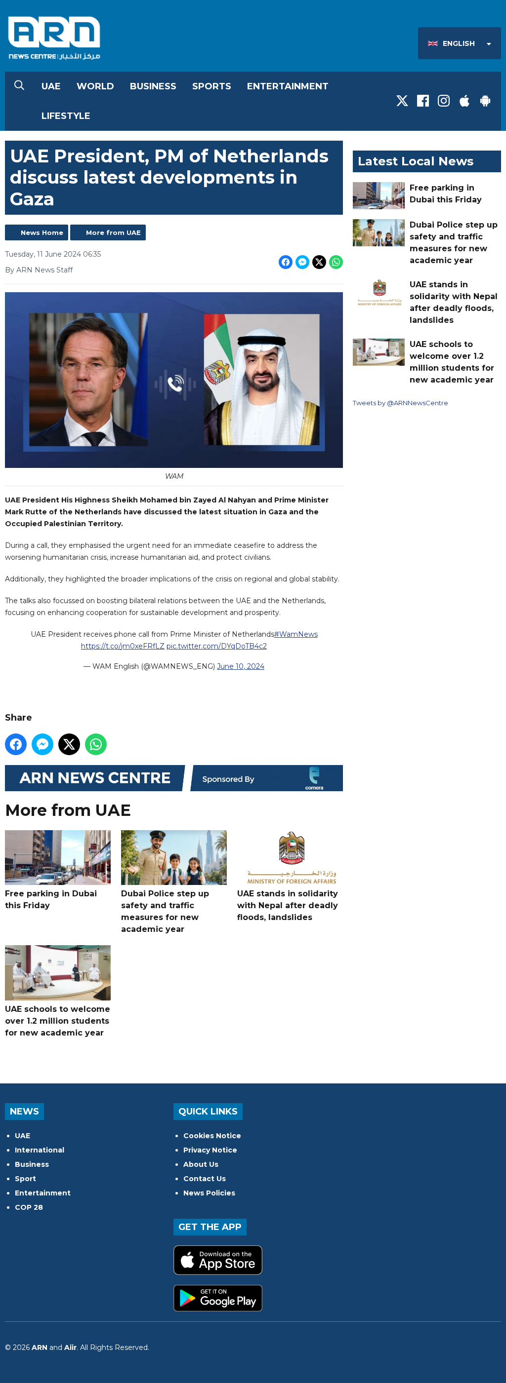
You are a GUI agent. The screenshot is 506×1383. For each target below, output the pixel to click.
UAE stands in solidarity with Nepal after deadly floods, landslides (287, 905)
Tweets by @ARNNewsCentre (400, 403)
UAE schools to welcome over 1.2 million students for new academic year (57, 1020)
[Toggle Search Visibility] (19, 86)
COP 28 (29, 1207)
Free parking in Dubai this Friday (51, 899)
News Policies (209, 1193)
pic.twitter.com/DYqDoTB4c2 (217, 646)
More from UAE (113, 232)
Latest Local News (415, 161)
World (95, 86)
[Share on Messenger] (302, 262)
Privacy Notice (210, 1150)
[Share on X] (319, 262)
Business (153, 86)
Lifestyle (66, 116)
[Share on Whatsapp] (336, 262)
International (39, 1150)
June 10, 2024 (240, 666)
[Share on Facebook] (286, 262)
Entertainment (288, 86)
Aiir (70, 1347)
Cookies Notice (212, 1135)
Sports (211, 86)
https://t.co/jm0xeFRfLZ (123, 646)
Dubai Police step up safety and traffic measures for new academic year (165, 911)
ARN (39, 1347)
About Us (200, 1164)
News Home (42, 232)
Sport (25, 1178)
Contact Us (204, 1178)
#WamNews (296, 634)
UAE (51, 86)
